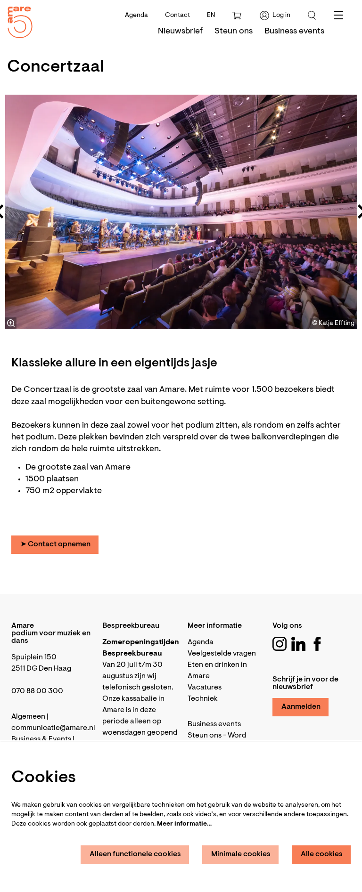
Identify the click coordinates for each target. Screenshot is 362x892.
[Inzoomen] (10, 323)
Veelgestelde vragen (222, 653)
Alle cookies (322, 854)
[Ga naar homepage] (16, 20)
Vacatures (205, 687)
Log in (281, 15)
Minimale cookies (241, 854)
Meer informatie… (184, 824)
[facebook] (317, 644)
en (211, 15)
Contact (177, 15)
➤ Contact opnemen (55, 544)
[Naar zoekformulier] (312, 15)
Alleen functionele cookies (135, 854)
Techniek (203, 699)
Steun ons (205, 735)
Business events (214, 724)
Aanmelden (301, 707)
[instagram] (279, 644)
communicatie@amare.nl (53, 728)
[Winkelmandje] (238, 15)
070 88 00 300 (37, 691)
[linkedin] (298, 644)
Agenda (136, 15)
